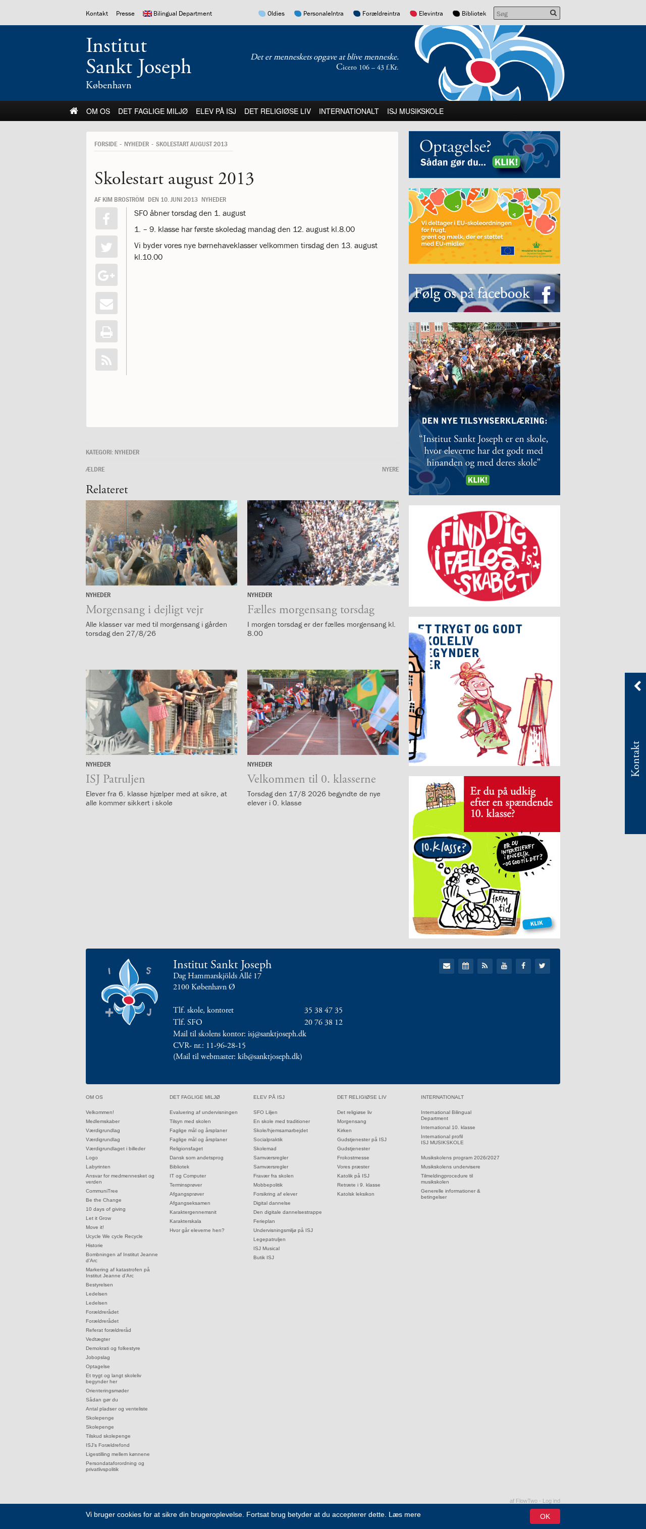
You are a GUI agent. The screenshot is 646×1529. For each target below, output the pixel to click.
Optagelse (98, 1366)
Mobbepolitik (268, 1185)
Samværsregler (270, 1157)
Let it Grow (98, 1218)
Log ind (551, 1501)
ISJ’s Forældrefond (108, 1445)
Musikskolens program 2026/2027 (460, 1157)
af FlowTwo (523, 1501)
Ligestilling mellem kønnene (118, 1454)
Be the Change (104, 1200)
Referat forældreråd (108, 1330)
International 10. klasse (448, 1127)
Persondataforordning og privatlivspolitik (115, 1466)
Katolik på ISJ (353, 1176)
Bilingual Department (182, 13)
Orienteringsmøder (107, 1390)
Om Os (98, 111)
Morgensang (351, 1121)
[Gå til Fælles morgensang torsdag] (323, 542)
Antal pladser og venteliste (117, 1409)
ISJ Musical (266, 1248)
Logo (92, 1157)
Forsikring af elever (275, 1194)
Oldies (276, 13)
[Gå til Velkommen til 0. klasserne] (323, 712)
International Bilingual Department (446, 1115)
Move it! (95, 1227)
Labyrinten (98, 1166)
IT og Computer (188, 1176)
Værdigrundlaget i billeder (115, 1148)
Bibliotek (474, 13)
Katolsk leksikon (355, 1194)
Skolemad (265, 1148)
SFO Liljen (265, 1112)
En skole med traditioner (281, 1121)
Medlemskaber (103, 1121)
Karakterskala (185, 1221)
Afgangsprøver (187, 1194)
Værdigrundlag (103, 1130)
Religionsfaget (186, 1148)
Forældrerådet (102, 1312)
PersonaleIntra (323, 13)
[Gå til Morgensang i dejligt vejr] (161, 542)
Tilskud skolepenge (108, 1436)
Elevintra (431, 13)
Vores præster (353, 1166)
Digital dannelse (272, 1203)
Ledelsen (96, 1294)
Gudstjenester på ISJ (362, 1139)
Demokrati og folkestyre (113, 1348)
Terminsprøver (186, 1185)
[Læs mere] (106, 359)
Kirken (344, 1130)
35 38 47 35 (323, 1010)
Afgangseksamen (190, 1203)
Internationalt (349, 111)
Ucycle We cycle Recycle (114, 1236)
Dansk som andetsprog (197, 1157)
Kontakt (97, 13)
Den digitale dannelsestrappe (287, 1212)
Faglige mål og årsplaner (198, 1130)
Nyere (390, 469)
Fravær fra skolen (273, 1176)
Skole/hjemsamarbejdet (280, 1130)
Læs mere (405, 1514)
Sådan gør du (102, 1399)
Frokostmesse (353, 1157)
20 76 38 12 (323, 1022)
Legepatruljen (269, 1239)
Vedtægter (98, 1339)
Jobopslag (98, 1357)
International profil (442, 1136)
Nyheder (136, 143)
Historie (94, 1245)
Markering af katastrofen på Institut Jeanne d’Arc (118, 1272)
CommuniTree (102, 1191)
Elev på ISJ (216, 111)
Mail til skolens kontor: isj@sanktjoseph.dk (239, 1034)
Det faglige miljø (153, 111)
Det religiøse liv (277, 111)
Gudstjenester (353, 1148)
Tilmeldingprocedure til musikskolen (447, 1179)
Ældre (95, 469)
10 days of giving (106, 1209)
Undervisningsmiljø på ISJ (283, 1230)
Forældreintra (381, 13)
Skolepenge (100, 1418)
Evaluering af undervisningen (204, 1112)
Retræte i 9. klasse (359, 1185)
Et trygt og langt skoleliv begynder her (113, 1378)
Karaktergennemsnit (193, 1212)
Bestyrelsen (99, 1284)
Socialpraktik (268, 1139)
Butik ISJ (263, 1257)
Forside (105, 143)
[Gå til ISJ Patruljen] (161, 712)
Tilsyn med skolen (190, 1121)
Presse (125, 13)
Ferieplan (264, 1221)
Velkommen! (100, 1112)
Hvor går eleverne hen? (197, 1230)
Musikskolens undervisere (450, 1166)
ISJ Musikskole (415, 111)
